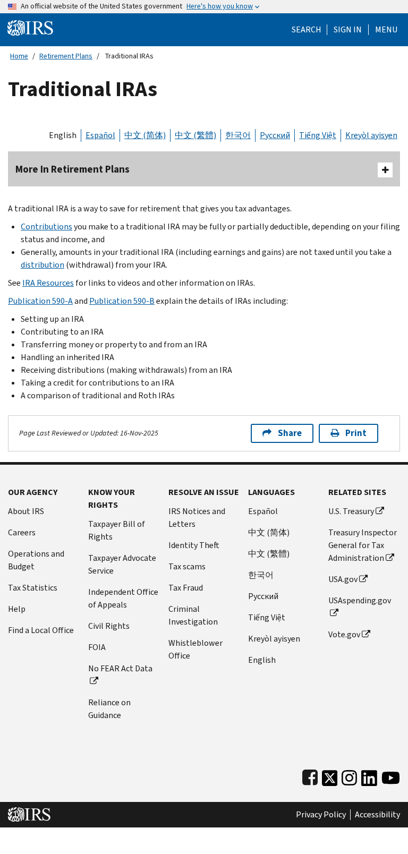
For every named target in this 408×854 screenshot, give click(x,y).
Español (100, 135)
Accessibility (377, 814)
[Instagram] (349, 776)
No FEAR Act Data (120, 668)
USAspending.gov (359, 600)
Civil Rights (109, 625)
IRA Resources (48, 282)
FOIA (97, 647)
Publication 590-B (122, 300)
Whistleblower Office (195, 649)
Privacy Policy (321, 814)
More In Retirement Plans (72, 169)
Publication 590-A (40, 300)
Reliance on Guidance (109, 709)
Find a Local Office (41, 630)
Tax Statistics (32, 587)
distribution (42, 264)
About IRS (26, 511)
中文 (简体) (145, 135)
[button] (348, 29)
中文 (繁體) (195, 135)
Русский (275, 135)
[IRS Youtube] (390, 776)
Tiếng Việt (317, 135)
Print (356, 433)
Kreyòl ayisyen (371, 135)
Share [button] (290, 433)
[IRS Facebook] (310, 776)
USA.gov (343, 579)
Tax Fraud (185, 587)
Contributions (46, 226)
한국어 (238, 135)
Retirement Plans (65, 56)
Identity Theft (193, 545)
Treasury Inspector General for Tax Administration (362, 545)
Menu (386, 29)
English (62, 135)
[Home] (30, 27)
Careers (22, 532)
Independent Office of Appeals (123, 598)
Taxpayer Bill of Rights (116, 530)
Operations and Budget (36, 560)
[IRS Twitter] (330, 776)
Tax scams (187, 566)
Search (306, 29)
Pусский (263, 596)
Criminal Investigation (193, 615)
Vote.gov (344, 634)
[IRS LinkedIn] (369, 776)
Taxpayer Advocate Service (122, 564)
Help (17, 608)
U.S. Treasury (351, 511)
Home (19, 56)
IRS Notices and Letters (196, 518)
